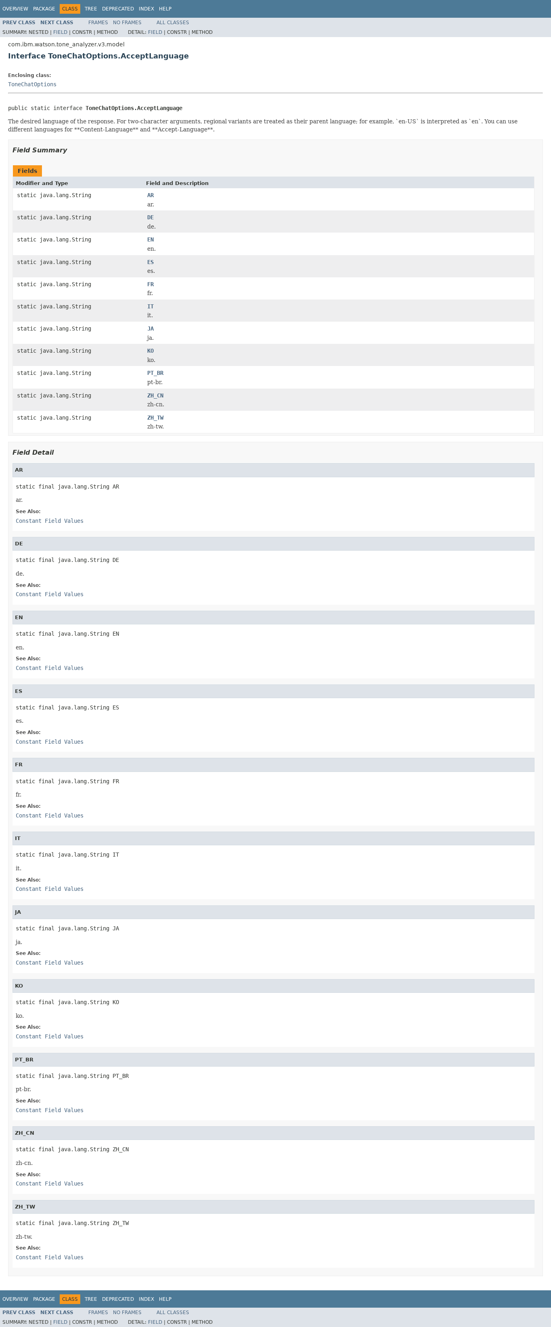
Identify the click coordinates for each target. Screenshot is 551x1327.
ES (150, 262)
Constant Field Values (49, 521)
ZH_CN (155, 395)
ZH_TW (155, 417)
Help (165, 9)
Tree (91, 9)
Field (60, 32)
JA (150, 328)
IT (150, 306)
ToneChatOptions (32, 84)
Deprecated (118, 9)
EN (150, 239)
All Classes (173, 22)
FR (150, 284)
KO (150, 350)
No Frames (127, 22)
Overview (15, 9)
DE (150, 217)
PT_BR (155, 373)
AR (150, 195)
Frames (98, 22)
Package (44, 9)
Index (146, 9)
